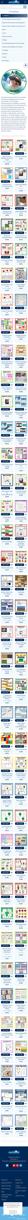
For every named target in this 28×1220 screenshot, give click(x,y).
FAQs (2, 1191)
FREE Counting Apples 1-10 (21, 827)
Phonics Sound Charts (21, 949)
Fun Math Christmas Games (7, 261)
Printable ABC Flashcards (7, 851)
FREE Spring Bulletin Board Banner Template (21, 363)
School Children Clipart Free (21, 900)
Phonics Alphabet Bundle (21, 1132)
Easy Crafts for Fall (21, 749)
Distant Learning (7, 36)
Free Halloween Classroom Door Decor (21, 670)
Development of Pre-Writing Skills (7, 185)
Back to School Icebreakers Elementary (7, 950)
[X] (10, 1165)
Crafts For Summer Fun (7, 311)
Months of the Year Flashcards (21, 1058)
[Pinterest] (17, 1165)
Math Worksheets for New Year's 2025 (21, 518)
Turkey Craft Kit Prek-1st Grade (7, 643)
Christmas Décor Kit (7, 567)
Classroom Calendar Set (21, 185)
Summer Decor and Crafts (7, 285)
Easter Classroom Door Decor (7, 388)
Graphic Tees (19, 1182)
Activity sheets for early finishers (11, 19)
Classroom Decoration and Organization (13, 22)
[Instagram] (20, 1165)
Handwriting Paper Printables (21, 643)
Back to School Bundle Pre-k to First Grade (7, 158)
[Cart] (25, 2)
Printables (5, 50)
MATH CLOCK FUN (7, 1106)
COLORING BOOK (7, 924)
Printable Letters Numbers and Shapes (7, 1006)
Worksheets (5, 60)
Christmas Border (7, 541)
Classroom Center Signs (21, 851)
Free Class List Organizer (7, 750)
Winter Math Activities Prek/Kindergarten (21, 725)
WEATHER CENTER (21, 1106)
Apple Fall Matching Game (21, 212)
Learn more (12, 1212)
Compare (12, 153)
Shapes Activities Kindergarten (21, 336)
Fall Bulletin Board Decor (21, 925)
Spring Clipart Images (7, 518)
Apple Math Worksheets (7, 900)
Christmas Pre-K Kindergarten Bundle (21, 236)
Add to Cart (5, 153)
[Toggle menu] (2, 2)
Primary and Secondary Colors (21, 1082)
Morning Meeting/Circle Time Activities (13, 43)
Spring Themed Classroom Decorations (21, 1006)
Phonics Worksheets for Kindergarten (7, 413)
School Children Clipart (21, 876)
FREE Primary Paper (7, 1131)
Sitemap (3, 1199)
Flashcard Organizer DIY (21, 1034)
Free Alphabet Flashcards (21, 285)
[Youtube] (14, 1165)
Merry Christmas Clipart (21, 568)
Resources (4, 1180)
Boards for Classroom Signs (7, 236)
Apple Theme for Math (21, 801)
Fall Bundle (21, 592)
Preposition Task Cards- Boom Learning (21, 440)
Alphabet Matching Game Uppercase (7, 774)
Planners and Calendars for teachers (12, 47)
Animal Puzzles (21, 695)
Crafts (4, 33)
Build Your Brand (6, 1186)
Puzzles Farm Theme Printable (7, 465)
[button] (25, 65)
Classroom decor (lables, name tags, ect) (13, 26)
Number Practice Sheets (7, 1058)
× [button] (21, 1201)
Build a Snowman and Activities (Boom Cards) (21, 413)
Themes (4, 57)
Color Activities (7, 1082)
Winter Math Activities (7, 724)
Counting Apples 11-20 (7, 827)
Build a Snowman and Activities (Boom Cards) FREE (7, 440)
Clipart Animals (7, 875)
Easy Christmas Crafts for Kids (21, 261)
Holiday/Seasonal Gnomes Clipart (21, 774)
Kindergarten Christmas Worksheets (21, 543)
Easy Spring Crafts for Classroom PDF (21, 388)
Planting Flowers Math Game (7, 336)
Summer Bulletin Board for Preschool (7, 1034)
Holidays (4, 40)
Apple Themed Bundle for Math (7, 801)
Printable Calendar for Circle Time (21, 492)
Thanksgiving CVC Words (21, 617)
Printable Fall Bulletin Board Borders (7, 697)
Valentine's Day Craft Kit (21, 465)
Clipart (4, 29)
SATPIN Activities (21, 311)
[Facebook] (7, 1165)
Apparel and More (6, 1182)
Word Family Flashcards (21, 980)
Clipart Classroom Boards (7, 670)
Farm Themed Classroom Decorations (7, 980)
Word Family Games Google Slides (7, 617)
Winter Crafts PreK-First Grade (7, 593)
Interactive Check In (21, 156)
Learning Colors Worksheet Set (7, 212)
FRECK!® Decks (5, 1188)
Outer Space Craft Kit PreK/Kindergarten (7, 492)
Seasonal (4, 53)
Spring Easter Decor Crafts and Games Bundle (7, 363)
